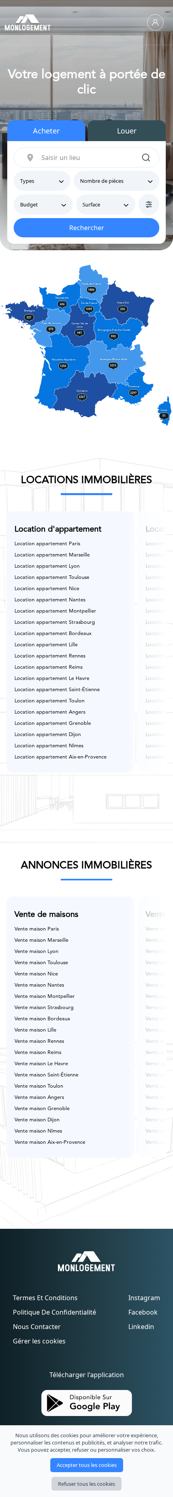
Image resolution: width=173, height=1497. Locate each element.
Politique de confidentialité (54, 1312)
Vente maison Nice (36, 974)
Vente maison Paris (36, 929)
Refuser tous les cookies (86, 1483)
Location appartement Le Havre (51, 678)
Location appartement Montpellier (55, 611)
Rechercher (86, 227)
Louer (126, 131)
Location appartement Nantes (49, 600)
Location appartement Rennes (49, 656)
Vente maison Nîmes (38, 1131)
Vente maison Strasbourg (44, 1007)
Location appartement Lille (46, 644)
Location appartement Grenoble (52, 723)
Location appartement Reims (48, 667)
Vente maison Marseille (41, 940)
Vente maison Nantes (39, 985)
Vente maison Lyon (36, 951)
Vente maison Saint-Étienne (46, 1075)
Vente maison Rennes (39, 1041)
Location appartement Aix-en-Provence (60, 757)
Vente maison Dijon (37, 1120)
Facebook (143, 1312)
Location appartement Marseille (52, 555)
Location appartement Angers (49, 712)
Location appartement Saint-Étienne (57, 689)
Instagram (144, 1297)
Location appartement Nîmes (48, 745)
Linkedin (141, 1326)
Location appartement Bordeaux (52, 633)
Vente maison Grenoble (42, 1108)
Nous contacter (37, 1326)
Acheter (46, 131)
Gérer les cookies (39, 1341)
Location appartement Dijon (47, 734)
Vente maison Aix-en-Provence (49, 1142)
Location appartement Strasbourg (54, 622)
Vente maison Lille (35, 1030)
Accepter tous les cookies (87, 1465)
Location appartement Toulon (49, 701)
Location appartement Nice (46, 588)
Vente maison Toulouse (41, 962)
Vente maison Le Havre (41, 1063)
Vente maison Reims (37, 1052)
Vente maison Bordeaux (42, 1019)
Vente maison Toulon (38, 1086)
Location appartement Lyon (47, 566)
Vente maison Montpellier (44, 996)
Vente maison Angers (39, 1097)
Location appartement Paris (47, 543)
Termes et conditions (45, 1297)
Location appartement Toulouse (51, 577)
